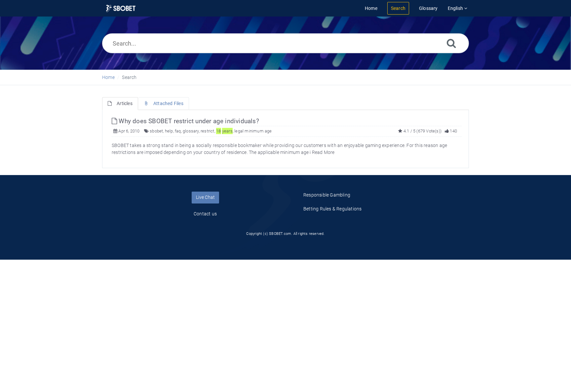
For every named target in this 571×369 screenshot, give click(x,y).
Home (108, 77)
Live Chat (205, 197)
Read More (323, 152)
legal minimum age (253, 131)
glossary (191, 131)
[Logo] (120, 8)
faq (178, 131)
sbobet (156, 131)
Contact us (205, 213)
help (169, 131)
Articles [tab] (125, 103)
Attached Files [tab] (168, 103)
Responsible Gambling (326, 195)
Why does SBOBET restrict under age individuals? (188, 121)
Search (129, 77)
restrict (207, 131)
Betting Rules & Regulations (332, 208)
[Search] (451, 43)
